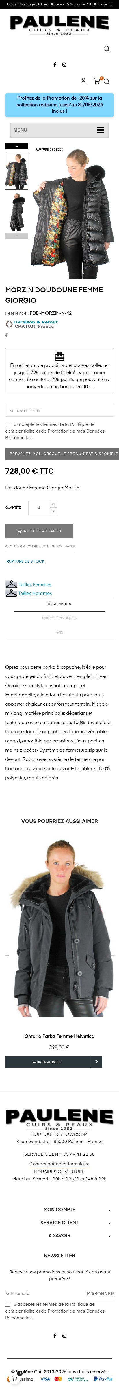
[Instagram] (64, 65)
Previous (16, 236)
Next (16, 146)
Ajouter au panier (42, 530)
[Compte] (83, 81)
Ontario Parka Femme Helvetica (59, 1036)
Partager (6, 336)
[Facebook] (54, 65)
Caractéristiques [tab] (59, 618)
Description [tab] (59, 604)
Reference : (17, 313)
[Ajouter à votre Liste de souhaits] (96, 1062)
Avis (59, 632)
